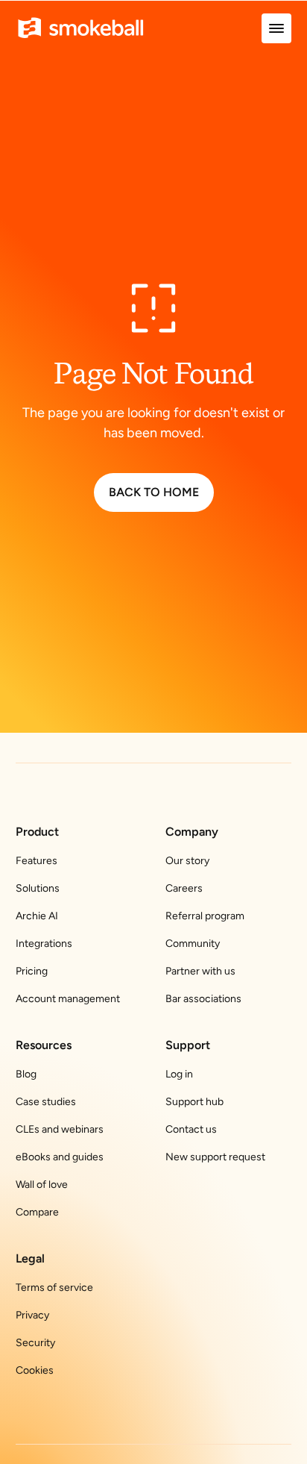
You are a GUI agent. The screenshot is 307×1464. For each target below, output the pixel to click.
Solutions (38, 888)
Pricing (32, 971)
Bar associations (203, 998)
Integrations (44, 943)
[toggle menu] (276, 28)
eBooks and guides (60, 1157)
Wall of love (42, 1184)
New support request (215, 1157)
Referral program (204, 916)
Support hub (194, 1101)
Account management (68, 998)
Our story (187, 860)
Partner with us (200, 971)
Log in (179, 1074)
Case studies (46, 1101)
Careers (184, 888)
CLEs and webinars (60, 1129)
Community (192, 943)
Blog (26, 1074)
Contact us (191, 1129)
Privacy (32, 1315)
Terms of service (54, 1287)
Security (35, 1342)
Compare (37, 1212)
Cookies (35, 1370)
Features (36, 860)
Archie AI (37, 916)
